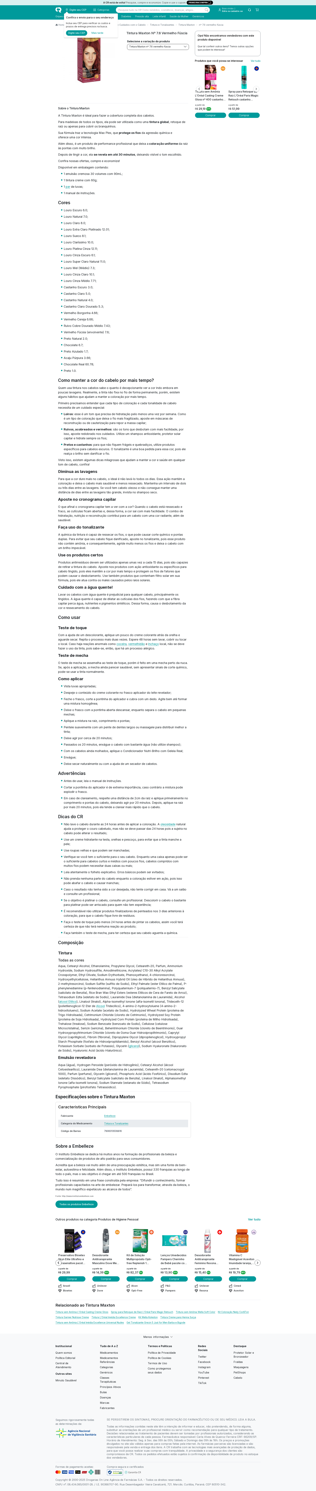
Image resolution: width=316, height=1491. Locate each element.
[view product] (210, 77)
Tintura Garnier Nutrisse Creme (72, 1317)
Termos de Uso (157, 1363)
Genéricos (198, 16)
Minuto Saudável (66, 1380)
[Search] (206, 10)
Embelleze (110, 1115)
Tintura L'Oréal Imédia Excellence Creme (114, 1317)
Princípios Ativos (110, 1387)
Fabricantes (107, 1408)
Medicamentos (109, 1352)
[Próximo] (256, 89)
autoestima (71, 1169)
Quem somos (63, 1352)
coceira (122, 644)
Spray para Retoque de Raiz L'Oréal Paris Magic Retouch (142, 1312)
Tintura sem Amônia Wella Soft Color (195, 1312)
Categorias (106, 1367)
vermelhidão (136, 644)
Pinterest (203, 1377)
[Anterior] (199, 89)
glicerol (134, 1046)
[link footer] (115, 1472)
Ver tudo (256, 60)
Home (61, 24)
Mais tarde (97, 32)
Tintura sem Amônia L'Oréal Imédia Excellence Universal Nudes (89, 1322)
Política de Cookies (159, 1358)
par (68, 186)
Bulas (103, 1392)
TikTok (202, 1383)
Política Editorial (65, 1358)
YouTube (203, 1372)
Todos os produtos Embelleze (76, 1204)
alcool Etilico (68, 1001)
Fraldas (238, 1362)
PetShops (240, 1372)
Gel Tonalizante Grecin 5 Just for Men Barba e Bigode (156, 1322)
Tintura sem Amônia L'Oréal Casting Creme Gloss (81, 1312)
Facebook (204, 1362)
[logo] (58, 10)
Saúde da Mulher (179, 16)
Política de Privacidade (162, 1352)
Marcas (104, 1402)
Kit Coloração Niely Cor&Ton (233, 1312)
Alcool (100, 1006)
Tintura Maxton (186, 24)
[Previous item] (58, 1263)
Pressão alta (142, 16)
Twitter (202, 1356)
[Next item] (258, 1263)
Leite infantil (159, 16)
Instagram (204, 1367)
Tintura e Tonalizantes (162, 24)
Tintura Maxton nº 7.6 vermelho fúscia (150, 46)
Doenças (105, 1397)
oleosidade (167, 824)
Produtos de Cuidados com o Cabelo (125, 24)
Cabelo (238, 1377)
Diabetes (126, 16)
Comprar (210, 115)
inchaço (153, 644)
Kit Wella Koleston (148, 1317)
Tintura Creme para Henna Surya (178, 1317)
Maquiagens (241, 1367)
